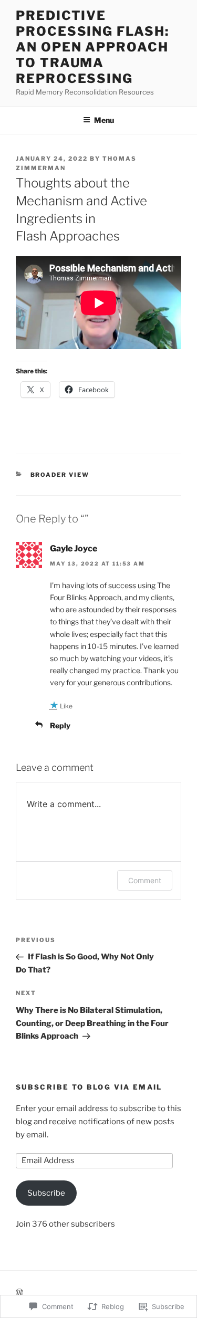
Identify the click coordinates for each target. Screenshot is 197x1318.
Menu (104, 120)
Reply (60, 725)
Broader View (60, 474)
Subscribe (46, 1193)
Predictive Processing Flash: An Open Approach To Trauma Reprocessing (92, 47)
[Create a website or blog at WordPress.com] (19, 1292)
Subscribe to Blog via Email (89, 1087)
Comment (144, 880)
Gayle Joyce (73, 548)
